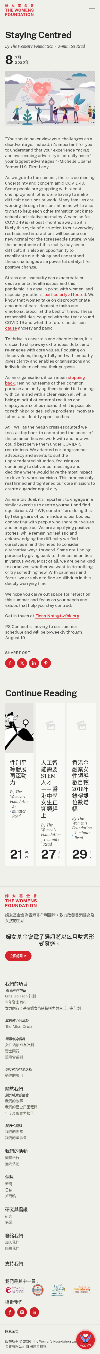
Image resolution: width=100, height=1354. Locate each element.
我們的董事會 (16, 1138)
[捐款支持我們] (86, 1340)
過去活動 (12, 1164)
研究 (8, 1216)
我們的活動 (16, 1151)
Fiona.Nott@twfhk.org (57, 615)
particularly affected (65, 294)
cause (11, 328)
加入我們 (12, 1242)
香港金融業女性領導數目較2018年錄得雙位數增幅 (80, 785)
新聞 (8, 1184)
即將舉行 (12, 1158)
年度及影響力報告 (19, 1113)
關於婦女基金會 (16, 1095)
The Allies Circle (18, 1026)
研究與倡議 (16, 1209)
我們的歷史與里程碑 (21, 1107)
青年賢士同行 (16, 1002)
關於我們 (14, 1089)
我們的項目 (16, 984)
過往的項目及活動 (18, 1070)
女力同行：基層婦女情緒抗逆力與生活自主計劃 (43, 1008)
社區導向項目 (15, 990)
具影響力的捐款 (16, 1021)
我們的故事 (14, 1101)
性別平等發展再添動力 (18, 772)
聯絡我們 (14, 1236)
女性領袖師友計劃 (19, 1045)
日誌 (8, 1190)
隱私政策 (12, 1332)
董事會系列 (14, 1057)
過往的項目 (14, 1075)
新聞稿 (10, 1196)
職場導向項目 (15, 1039)
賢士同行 (12, 1051)
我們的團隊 (13, 1126)
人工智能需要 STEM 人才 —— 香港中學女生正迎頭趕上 (49, 789)
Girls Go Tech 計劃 (20, 996)
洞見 (9, 1177)
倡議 (8, 1222)
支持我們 (14, 1264)
